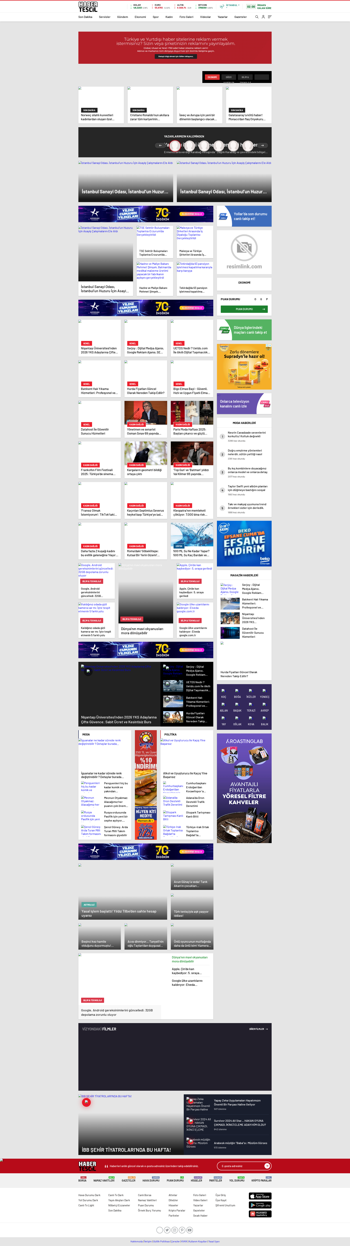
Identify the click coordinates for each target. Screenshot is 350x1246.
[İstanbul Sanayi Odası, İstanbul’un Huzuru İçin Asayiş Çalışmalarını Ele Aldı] (105, 253)
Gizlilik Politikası (161, 1241)
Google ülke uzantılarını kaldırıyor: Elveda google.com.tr (187, 983)
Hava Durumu (151, 1179)
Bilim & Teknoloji (245, 78)
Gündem (122, 16)
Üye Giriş (220, 1195)
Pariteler (215, 1179)
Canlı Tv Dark (116, 1195)
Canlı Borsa (144, 1195)
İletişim (148, 1241)
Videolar (205, 16)
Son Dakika (85, 16)
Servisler (104, 16)
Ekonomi (140, 16)
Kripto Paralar (262, 1179)
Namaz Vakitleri (104, 1179)
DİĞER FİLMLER (256, 1029)
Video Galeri (200, 1200)
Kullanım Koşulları (198, 1241)
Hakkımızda (137, 1241)
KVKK (184, 1241)
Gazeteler (240, 16)
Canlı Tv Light (86, 1205)
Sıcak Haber (200, 1215)
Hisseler (196, 1179)
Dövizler (173, 1200)
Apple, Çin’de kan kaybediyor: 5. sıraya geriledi (185, 971)
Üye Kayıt (221, 1200)
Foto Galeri (186, 16)
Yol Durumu (236, 1179)
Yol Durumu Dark (88, 1200)
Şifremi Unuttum (225, 1205)
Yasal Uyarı (214, 1241)
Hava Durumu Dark (89, 1195)
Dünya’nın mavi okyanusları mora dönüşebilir (190, 959)
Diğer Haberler (228, 78)
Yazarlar (223, 16)
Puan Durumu (175, 1179)
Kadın (169, 16)
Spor (156, 16)
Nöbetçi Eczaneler (119, 1205)
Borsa (82, 1179)
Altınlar (173, 1195)
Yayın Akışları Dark (119, 1200)
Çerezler (175, 1241)
